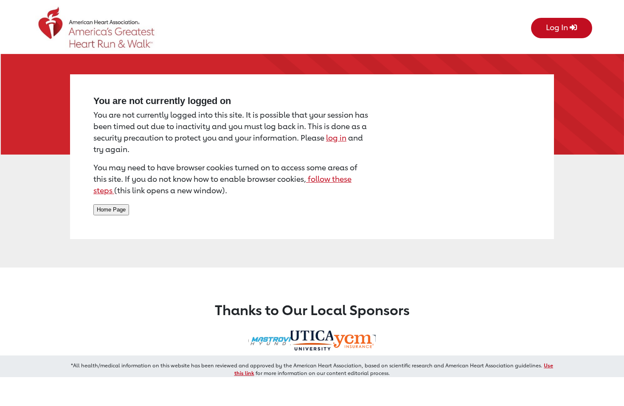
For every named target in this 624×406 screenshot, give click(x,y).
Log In (558, 27)
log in (336, 137)
